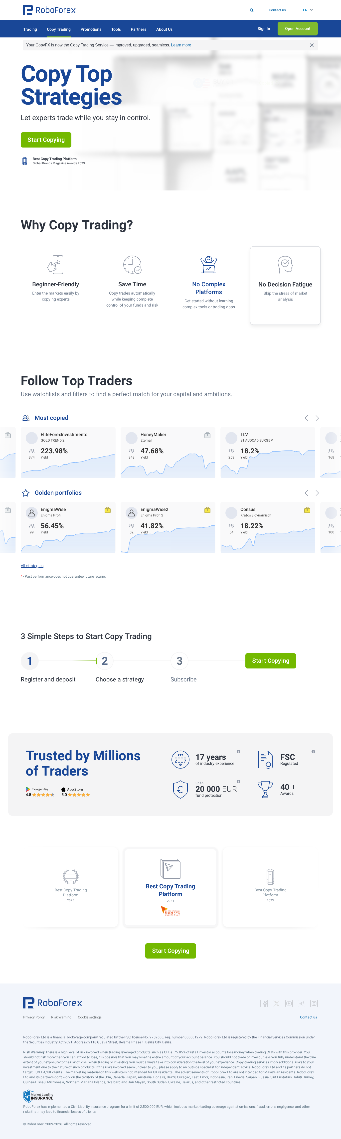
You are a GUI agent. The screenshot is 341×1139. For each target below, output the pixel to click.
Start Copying (46, 139)
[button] (49, 10)
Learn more (181, 45)
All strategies (32, 565)
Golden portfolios (58, 492)
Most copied (51, 418)
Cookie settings (90, 1017)
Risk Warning (61, 1017)
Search (173, 10)
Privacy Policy (34, 1017)
